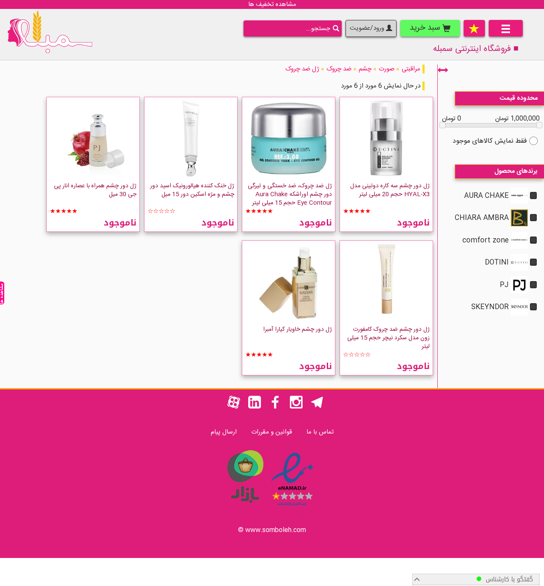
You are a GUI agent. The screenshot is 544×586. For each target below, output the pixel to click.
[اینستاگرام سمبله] (296, 407)
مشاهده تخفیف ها (272, 4)
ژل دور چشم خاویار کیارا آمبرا (297, 329)
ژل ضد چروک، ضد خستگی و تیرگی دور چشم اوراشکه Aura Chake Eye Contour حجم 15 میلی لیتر (290, 194)
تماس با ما (320, 432)
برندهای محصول (516, 171)
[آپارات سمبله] (233, 407)
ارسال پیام (224, 432)
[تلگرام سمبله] (317, 407)
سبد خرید (426, 28)
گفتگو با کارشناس (507, 579)
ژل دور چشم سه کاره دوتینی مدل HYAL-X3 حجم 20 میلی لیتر (390, 190)
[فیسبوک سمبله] (275, 407)
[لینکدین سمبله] (254, 407)
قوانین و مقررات (271, 432)
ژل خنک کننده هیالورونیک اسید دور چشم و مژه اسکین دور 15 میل (192, 190)
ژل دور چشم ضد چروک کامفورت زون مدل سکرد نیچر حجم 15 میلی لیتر (388, 338)
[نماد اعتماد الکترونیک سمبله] (292, 507)
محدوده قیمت (519, 98)
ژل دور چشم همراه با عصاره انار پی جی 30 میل (95, 190)
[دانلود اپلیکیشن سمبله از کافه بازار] (245, 507)
